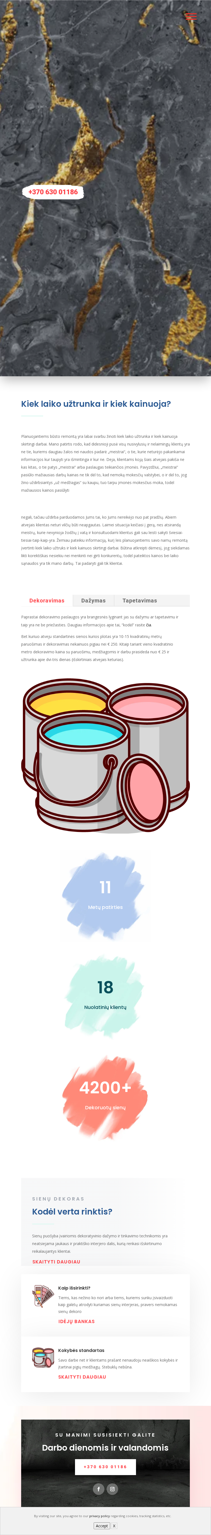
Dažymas (93, 600)
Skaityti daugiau (56, 1262)
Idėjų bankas (77, 1321)
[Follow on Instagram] (112, 1489)
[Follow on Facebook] (98, 1489)
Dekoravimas (47, 600)
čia (148, 624)
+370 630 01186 (53, 192)
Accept (102, 1525)
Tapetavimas (140, 600)
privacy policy (99, 1516)
